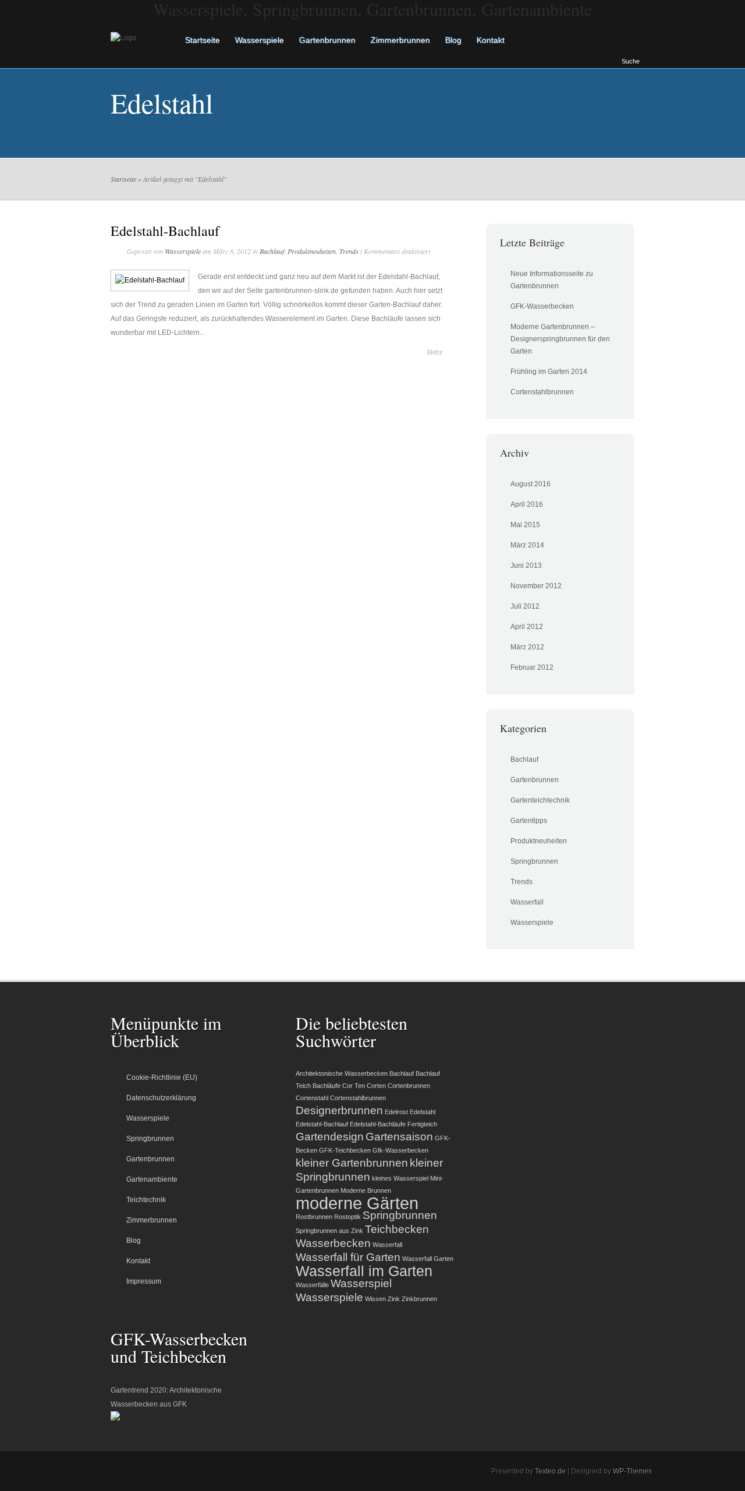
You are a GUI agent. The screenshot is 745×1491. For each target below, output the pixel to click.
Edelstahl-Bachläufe (378, 1124)
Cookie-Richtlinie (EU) (161, 1077)
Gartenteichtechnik (540, 800)
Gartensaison (399, 1136)
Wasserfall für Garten (348, 1257)
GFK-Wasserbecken (542, 306)
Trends (349, 251)
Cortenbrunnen (409, 1085)
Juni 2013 (526, 565)
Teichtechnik (146, 1200)
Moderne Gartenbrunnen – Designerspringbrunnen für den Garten (560, 339)
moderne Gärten (357, 1203)
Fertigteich (422, 1124)
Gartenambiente (152, 1179)
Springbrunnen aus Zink (329, 1230)
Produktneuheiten (312, 251)
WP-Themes (632, 1471)
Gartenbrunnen (327, 40)
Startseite (202, 40)
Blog (453, 40)
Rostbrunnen (314, 1216)
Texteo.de (550, 1471)
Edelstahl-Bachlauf (165, 230)
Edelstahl (422, 1111)
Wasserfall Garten (427, 1258)
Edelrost (396, 1111)
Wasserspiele (259, 40)
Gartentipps (528, 821)
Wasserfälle (312, 1284)
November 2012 (536, 586)
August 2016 (530, 484)
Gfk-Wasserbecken (400, 1150)
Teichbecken (397, 1229)
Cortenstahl (312, 1097)
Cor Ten (353, 1085)
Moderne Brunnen (365, 1190)
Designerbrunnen (339, 1110)
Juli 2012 (525, 606)
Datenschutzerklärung (161, 1098)
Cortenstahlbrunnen (542, 392)
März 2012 (527, 647)
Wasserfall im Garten (364, 1271)
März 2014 (527, 545)
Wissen (375, 1298)
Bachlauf (272, 251)
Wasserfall (527, 902)
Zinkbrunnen (419, 1298)
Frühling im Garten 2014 (548, 372)
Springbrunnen (534, 861)
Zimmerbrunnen (400, 40)
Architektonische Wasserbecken (342, 1073)
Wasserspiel (361, 1283)
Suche (631, 61)
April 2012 (526, 627)
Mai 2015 (525, 525)
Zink (394, 1298)
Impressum (143, 1281)
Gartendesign (330, 1136)
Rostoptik (347, 1216)
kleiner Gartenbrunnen (352, 1163)
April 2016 (526, 504)
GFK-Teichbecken (345, 1150)
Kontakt (491, 40)
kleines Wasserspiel (400, 1178)
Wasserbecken (333, 1243)
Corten (376, 1085)
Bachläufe (326, 1085)
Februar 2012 (532, 667)
